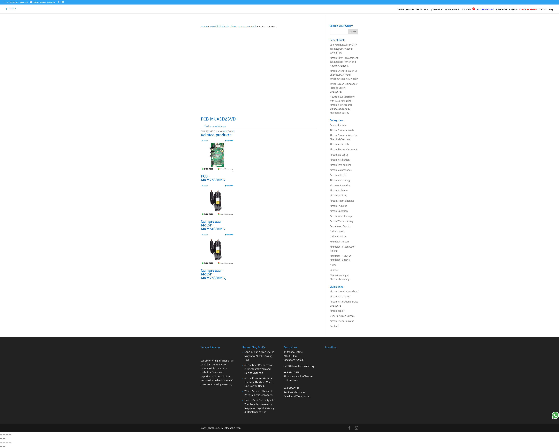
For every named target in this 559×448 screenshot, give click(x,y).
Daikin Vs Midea (338, 236)
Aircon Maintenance (341, 170)
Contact (542, 9)
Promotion (466, 9)
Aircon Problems (339, 190)
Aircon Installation (340, 159)
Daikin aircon (337, 231)
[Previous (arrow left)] (1, 438)
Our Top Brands (432, 9)
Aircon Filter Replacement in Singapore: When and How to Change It (344, 61)
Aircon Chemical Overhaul (344, 291)
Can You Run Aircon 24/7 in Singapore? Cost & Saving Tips (343, 48)
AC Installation (452, 9)
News (333, 264)
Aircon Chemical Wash (342, 321)
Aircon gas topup (339, 154)
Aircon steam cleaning (342, 200)
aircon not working (340, 185)
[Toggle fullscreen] (4, 434)
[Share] (7, 434)
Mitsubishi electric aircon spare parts (230, 26)
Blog (551, 9)
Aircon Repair (337, 310)
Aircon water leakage (341, 216)
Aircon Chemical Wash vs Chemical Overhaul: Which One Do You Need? (344, 74)
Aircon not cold (338, 175)
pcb (254, 26)
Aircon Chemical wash (342, 130)
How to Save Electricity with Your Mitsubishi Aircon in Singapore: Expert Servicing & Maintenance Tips (342, 104)
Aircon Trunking (338, 205)
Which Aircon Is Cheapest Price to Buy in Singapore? (344, 87)
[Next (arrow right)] (4, 438)
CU (233, 131)
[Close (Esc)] (10, 434)
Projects (513, 9)
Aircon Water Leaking (341, 221)
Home (401, 9)
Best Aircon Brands (340, 226)
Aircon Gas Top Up (340, 296)
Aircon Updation (339, 211)
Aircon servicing (338, 195)
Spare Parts (501, 9)
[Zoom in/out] (1, 434)
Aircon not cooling (340, 180)
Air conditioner (338, 125)
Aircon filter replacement (343, 149)
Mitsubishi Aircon (339, 241)
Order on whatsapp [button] (215, 126)
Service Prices (412, 9)
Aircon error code (339, 144)
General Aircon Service (342, 315)
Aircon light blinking (340, 164)
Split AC (334, 270)
